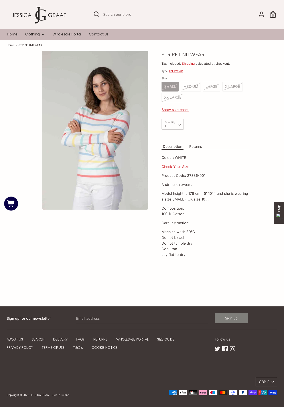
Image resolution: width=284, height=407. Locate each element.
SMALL (170, 86)
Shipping (188, 63)
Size (164, 78)
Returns (195, 146)
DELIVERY (60, 339)
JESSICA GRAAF (40, 395)
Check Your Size (175, 166)
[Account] (261, 12)
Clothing (33, 34)
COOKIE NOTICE (105, 347)
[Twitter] (217, 348)
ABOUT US (15, 339)
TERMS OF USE (53, 347)
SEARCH (38, 339)
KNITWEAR (176, 71)
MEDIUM (190, 86)
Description (172, 146)
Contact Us (98, 34)
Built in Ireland (60, 395)
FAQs (80, 339)
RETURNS (100, 339)
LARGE (211, 86)
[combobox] (173, 124)
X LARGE (232, 86)
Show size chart (175, 109)
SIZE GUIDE (165, 339)
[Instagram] (232, 348)
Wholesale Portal (67, 34)
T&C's (78, 347)
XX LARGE (172, 97)
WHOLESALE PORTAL (132, 339)
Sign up (231, 318)
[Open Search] (96, 14)
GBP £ (264, 382)
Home (12, 34)
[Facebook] (225, 348)
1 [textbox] (165, 126)
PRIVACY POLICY (20, 347)
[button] (11, 203)
